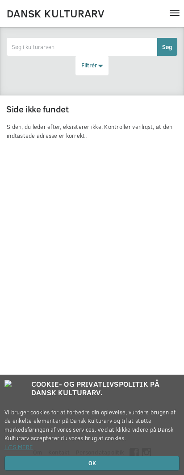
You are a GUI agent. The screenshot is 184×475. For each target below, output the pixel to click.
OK (92, 463)
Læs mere (18, 447)
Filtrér (89, 65)
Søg (167, 47)
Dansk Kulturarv (55, 13)
